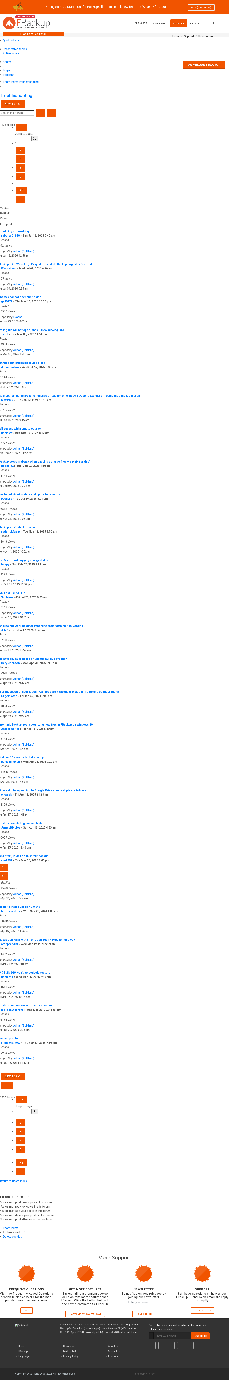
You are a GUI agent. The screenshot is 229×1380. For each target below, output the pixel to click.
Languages (24, 1356)
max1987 (7, 400)
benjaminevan (10, 761)
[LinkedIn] (171, 1345)
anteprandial (9, 944)
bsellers (6, 498)
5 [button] (20, 176)
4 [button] (20, 168)
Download (68, 1346)
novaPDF (107, 1328)
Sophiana (7, 597)
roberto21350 (10, 235)
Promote (113, 1356)
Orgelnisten (9, 696)
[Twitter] (161, 1345)
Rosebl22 (7, 466)
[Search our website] (222, 22)
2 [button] (20, 150)
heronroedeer (10, 911)
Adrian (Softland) (23, 251)
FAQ (27, 1310)
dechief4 (7, 977)
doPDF (116, 1328)
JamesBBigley (10, 827)
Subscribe (144, 1314)
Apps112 (76, 1332)
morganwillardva (12, 1009)
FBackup (23, 1351)
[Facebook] (152, 1345)
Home (21, 1346)
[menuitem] (15, 49)
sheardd (6, 794)
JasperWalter (10, 729)
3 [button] (20, 159)
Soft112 (65, 1332)
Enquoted (110, 1332)
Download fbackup (204, 64)
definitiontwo (10, 367)
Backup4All (69, 1351)
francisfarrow (10, 1042)
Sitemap (140, 1373)
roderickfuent (10, 531)
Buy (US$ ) (201, 7)
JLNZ (4, 630)
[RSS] (190, 1345)
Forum (151, 1373)
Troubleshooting (16, 95)
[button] (21, 127)
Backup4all (66, 1328)
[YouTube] (180, 1345)
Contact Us (203, 1310)
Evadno (17, 317)
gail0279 (6, 301)
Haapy (5, 564)
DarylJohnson (10, 663)
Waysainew (8, 268)
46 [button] (21, 190)
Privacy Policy (71, 1356)
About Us (113, 1346)
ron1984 (6, 860)
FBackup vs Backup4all (85, 1314)
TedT (4, 334)
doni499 (6, 433)
